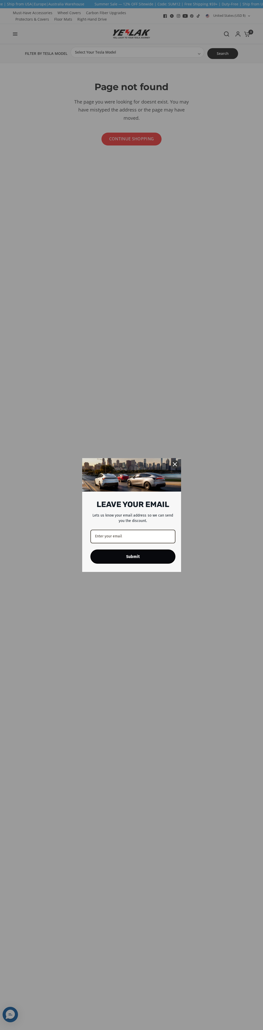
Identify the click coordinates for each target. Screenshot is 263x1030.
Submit (133, 556)
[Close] (175, 464)
